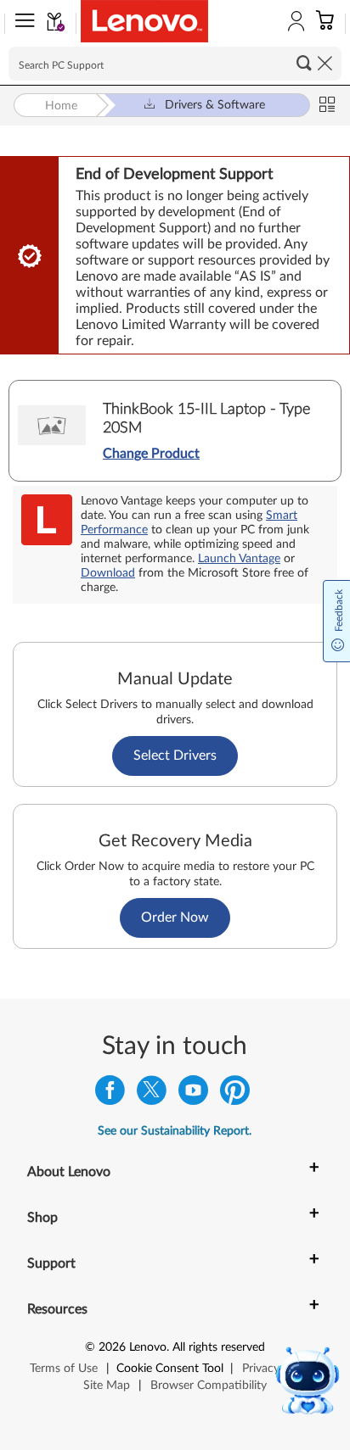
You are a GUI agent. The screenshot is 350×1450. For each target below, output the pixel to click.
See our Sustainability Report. (174, 1131)
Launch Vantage (239, 559)
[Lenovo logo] (144, 21)
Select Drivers (175, 755)
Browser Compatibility (208, 1385)
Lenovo (148, 1347)
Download (108, 573)
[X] (152, 1094)
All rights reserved (218, 1347)
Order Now (175, 917)
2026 (112, 1347)
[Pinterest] (235, 1094)
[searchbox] (175, 64)
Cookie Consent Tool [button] (169, 1369)
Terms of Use (64, 1369)
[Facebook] (110, 1094)
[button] (21, 24)
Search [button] (304, 63)
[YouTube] (193, 1094)
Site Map (106, 1385)
